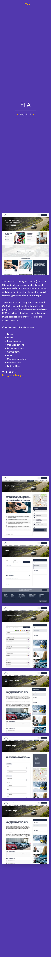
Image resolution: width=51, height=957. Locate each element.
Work (27, 4)
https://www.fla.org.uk (13, 375)
